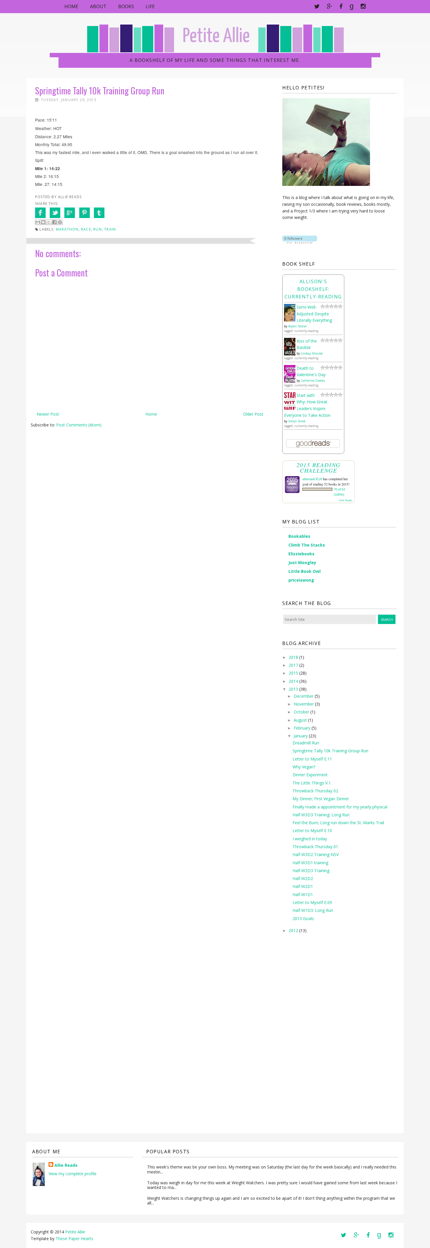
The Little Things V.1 (312, 783)
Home (71, 6)
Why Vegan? (304, 767)
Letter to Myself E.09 (312, 902)
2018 (293, 657)
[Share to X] (49, 222)
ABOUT (98, 6)
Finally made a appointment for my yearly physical (340, 807)
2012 (293, 930)
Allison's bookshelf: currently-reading (313, 289)
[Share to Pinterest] (60, 222)
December (304, 696)
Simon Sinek (297, 421)
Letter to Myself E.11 (312, 759)
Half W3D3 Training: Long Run (321, 814)
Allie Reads (66, 1165)
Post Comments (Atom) (79, 425)
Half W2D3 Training (311, 870)
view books (345, 500)
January (301, 736)
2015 (293, 673)
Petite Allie (216, 36)
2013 (293, 689)
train (110, 229)
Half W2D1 (303, 886)
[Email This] (38, 222)
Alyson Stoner (297, 326)
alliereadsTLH (312, 478)
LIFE (150, 6)
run (97, 229)
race (86, 229)
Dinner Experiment (310, 774)
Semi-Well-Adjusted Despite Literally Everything (314, 313)
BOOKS (126, 6)
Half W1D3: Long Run (313, 910)
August (300, 720)
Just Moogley (302, 562)
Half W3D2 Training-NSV (316, 854)
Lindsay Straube (312, 353)
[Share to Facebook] (54, 222)
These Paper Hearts (74, 1238)
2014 (293, 681)
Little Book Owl (304, 571)
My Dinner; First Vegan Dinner (321, 798)
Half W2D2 (303, 878)
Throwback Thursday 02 (315, 791)
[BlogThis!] (43, 222)
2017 (293, 665)
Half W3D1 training (310, 862)
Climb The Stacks (306, 545)
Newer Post (48, 414)
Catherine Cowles (313, 380)
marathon (67, 229)
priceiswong (301, 580)
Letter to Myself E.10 (312, 830)
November (304, 704)
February (302, 728)
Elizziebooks (301, 553)
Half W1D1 (303, 894)
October (301, 712)
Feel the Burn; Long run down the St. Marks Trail (338, 822)
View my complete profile (73, 1173)
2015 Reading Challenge (319, 467)
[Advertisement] (305, 1037)
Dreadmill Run (306, 743)
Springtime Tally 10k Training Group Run (330, 750)
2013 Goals (303, 918)
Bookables (299, 536)
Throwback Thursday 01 (315, 846)
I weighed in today (310, 838)
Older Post (253, 414)
